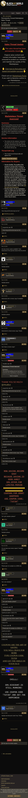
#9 (25, 312)
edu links (21, 23)
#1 (25, 41)
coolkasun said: (6, 416)
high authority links (6, 25)
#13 (25, 513)
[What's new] (23, 13)
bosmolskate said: (7, 615)
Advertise (3, 781)
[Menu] (1, 13)
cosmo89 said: (6, 450)
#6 (25, 264)
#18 (25, 595)
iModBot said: (6, 363)
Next (14, 31)
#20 (25, 713)
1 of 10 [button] (9, 31)
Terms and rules (5, 787)
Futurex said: (6, 625)
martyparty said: (7, 607)
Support (3, 785)
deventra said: (6, 634)
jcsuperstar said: (7, 227)
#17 (25, 579)
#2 (25, 113)
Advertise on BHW (14, 95)
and (11, 85)
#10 (25, 328)
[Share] (23, 41)
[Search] (26, 13)
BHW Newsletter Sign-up (8, 783)
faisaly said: (5, 396)
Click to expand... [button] (14, 376)
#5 (25, 246)
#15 (25, 545)
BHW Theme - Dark (7, 776)
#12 (25, 360)
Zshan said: (5, 425)
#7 (25, 280)
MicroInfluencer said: (8, 458)
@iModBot (6, 385)
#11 (25, 344)
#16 (25, 563)
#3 (25, 208)
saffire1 (5, 23)
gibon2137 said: (7, 599)
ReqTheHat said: (7, 405)
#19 (25, 674)
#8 (25, 296)
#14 (25, 529)
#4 (25, 224)
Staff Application (5, 779)
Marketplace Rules (19, 76)
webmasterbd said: (7, 441)
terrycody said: (6, 433)
